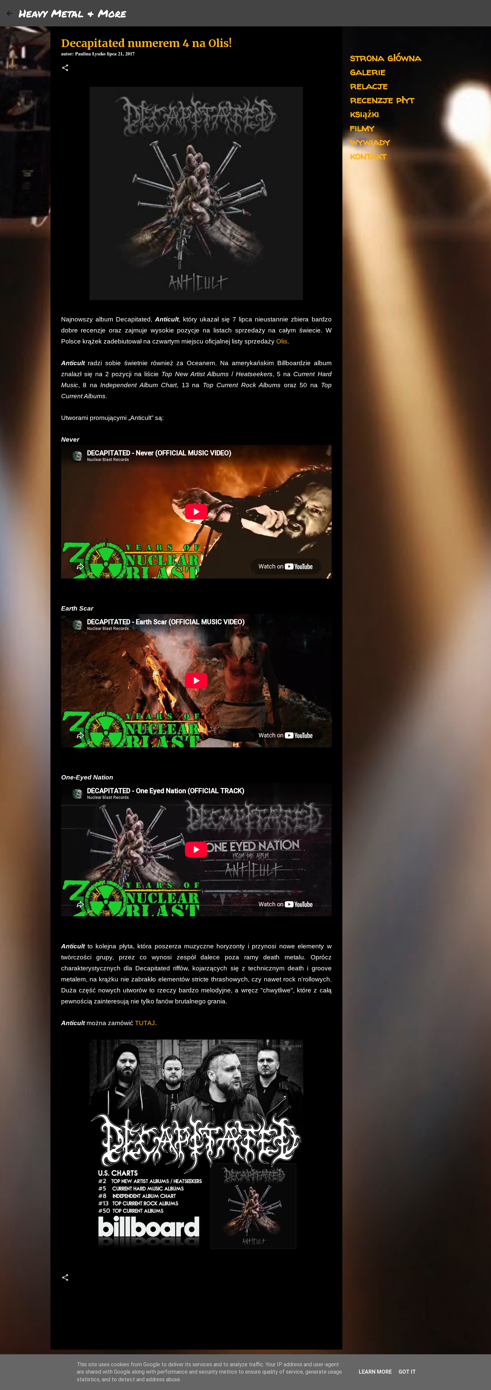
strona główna (385, 57)
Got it (407, 1372)
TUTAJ (145, 1022)
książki (364, 113)
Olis (281, 341)
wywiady (370, 141)
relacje (369, 85)
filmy (362, 127)
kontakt (368, 155)
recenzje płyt (382, 99)
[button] (65, 68)
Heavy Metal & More (72, 13)
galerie (367, 71)
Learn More (375, 1372)
